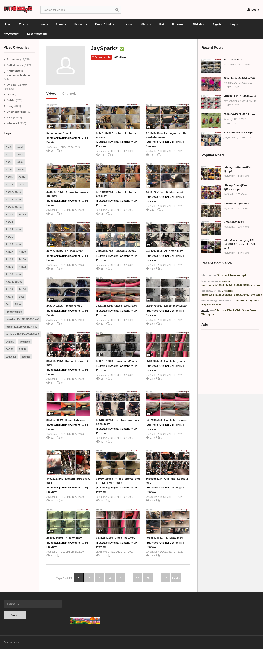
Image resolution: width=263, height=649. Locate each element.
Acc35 (9, 297)
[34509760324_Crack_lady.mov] (68, 403)
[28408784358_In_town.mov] (68, 521)
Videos (23, 24)
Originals (25, 341)
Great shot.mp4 (234, 221)
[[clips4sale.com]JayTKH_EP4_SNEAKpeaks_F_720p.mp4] (211, 246)
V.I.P (9, 117)
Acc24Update (13, 229)
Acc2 (20, 147)
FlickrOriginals (14, 311)
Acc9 (9, 169)
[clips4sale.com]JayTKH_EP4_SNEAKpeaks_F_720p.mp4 (241, 244)
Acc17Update (13, 192)
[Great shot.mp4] (211, 228)
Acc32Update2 (14, 282)
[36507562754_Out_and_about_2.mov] (68, 344)
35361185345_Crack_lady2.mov (116, 305)
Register (217, 24)
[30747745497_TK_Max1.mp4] (68, 234)
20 (148, 578)
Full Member (15, 65)
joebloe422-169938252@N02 (21, 326)
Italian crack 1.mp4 (58, 133)
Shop (144, 24)
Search (129, 24)
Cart (161, 24)
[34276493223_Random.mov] (68, 289)
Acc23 (22, 214)
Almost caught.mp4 (236, 203)
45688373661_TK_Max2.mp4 (164, 537)
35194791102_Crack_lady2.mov (166, 305)
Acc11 (9, 177)
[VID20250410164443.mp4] (211, 102)
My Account (11, 33)
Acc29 (9, 259)
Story (10, 106)
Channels (69, 93)
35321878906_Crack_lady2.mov (116, 361)
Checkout (178, 24)
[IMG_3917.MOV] (211, 66)
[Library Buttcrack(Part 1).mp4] (211, 173)
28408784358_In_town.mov (64, 537)
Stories (43, 24)
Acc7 (9, 162)
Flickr (18, 304)
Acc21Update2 (14, 207)
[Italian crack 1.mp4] (68, 116)
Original (10, 341)
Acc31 (9, 267)
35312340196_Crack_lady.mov (115, 537)
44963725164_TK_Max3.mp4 (164, 192)
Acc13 (22, 177)
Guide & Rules (104, 24)
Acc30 (22, 259)
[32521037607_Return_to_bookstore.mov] (118, 116)
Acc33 (9, 289)
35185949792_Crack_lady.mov (165, 361)
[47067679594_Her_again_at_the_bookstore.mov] (168, 116)
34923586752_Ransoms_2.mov (116, 250)
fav (7, 304)
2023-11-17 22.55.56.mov (239, 77)
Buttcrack (13, 59)
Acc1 (9, 147)
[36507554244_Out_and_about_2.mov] (168, 462)
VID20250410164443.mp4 (240, 96)
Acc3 (9, 154)
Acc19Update (13, 199)
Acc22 (9, 214)
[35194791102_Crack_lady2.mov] (168, 289)
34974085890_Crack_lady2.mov (166, 419)
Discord (79, 24)
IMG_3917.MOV (233, 59)
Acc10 (20, 169)
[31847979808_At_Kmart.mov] (168, 234)
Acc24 (9, 222)
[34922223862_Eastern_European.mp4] (68, 462)
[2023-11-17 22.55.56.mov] (211, 84)
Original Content (17, 84)
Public (11, 100)
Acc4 (20, 154)
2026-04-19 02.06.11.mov (239, 114)
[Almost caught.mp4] (211, 210)
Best (21, 297)
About (60, 24)
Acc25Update (13, 244)
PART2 (23, 349)
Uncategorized (16, 111)
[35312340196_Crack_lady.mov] (118, 521)
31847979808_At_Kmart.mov (164, 250)
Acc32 (22, 267)
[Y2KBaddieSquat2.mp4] (211, 139)
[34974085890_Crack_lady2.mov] (168, 403)
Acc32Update (13, 274)
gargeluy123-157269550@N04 (22, 319)
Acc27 (9, 252)
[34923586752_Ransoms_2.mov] (118, 234)
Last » (176, 578)
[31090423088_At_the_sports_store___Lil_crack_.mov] (118, 462)
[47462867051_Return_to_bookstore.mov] (68, 175)
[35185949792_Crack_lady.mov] (168, 344)
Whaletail (13, 123)
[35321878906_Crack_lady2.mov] (118, 344)
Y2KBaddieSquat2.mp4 (239, 132)
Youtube (26, 356)
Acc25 (9, 237)
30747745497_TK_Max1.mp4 (64, 250)
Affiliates (198, 24)
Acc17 (22, 184)
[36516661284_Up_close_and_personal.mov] (118, 403)
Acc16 (9, 184)
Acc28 (22, 252)
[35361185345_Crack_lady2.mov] (118, 289)
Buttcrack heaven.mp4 (231, 275)
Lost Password (37, 33)
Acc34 (22, 289)
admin (205, 310)
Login (255, 9)
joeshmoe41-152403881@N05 (22, 334)
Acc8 (20, 162)
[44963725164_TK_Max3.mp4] (168, 175)
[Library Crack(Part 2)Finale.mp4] (211, 191)
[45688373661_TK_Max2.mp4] (168, 521)
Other (10, 94)
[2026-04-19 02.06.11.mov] (211, 120)
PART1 (9, 349)
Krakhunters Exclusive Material (19, 72)
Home (7, 24)
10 (137, 578)
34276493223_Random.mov (64, 305)
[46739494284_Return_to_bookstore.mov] (118, 175)
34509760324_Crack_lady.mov (66, 419)
